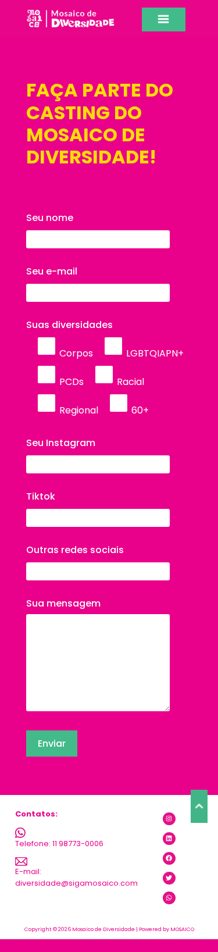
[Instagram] (169, 818)
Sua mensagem (63, 603)
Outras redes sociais (75, 550)
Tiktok (40, 496)
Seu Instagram (60, 443)
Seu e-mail (51, 271)
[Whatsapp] (169, 898)
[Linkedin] (169, 838)
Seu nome (49, 217)
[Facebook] (169, 858)
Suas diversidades (105, 367)
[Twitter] (169, 878)
